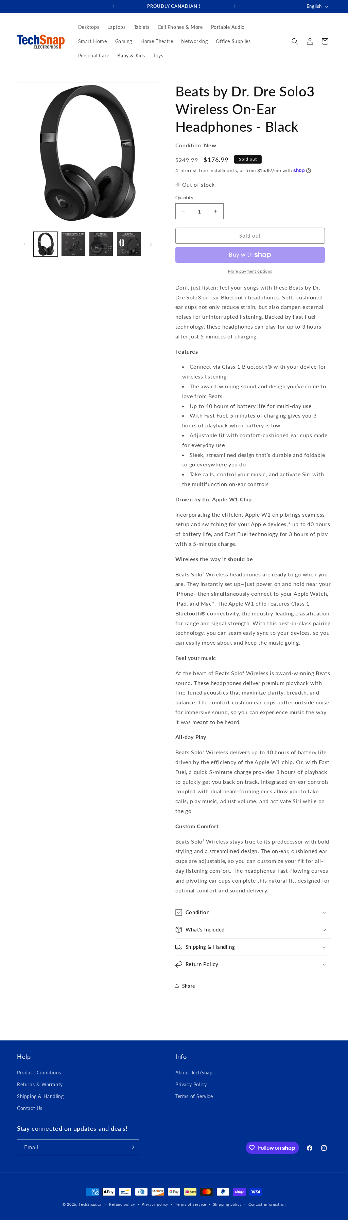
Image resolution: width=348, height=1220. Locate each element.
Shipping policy (227, 1204)
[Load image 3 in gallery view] (101, 244)
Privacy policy (155, 1204)
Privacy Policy (191, 1084)
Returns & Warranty (40, 1084)
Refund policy (122, 1204)
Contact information (266, 1204)
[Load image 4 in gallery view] (129, 244)
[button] (295, 41)
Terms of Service (194, 1096)
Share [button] (188, 986)
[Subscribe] (131, 1147)
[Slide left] (24, 244)
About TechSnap (193, 1072)
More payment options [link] (250, 271)
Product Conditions (39, 1072)
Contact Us (29, 1108)
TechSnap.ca (90, 1204)
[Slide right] (150, 244)
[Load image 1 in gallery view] (46, 244)
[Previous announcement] (113, 6)
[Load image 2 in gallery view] (73, 244)
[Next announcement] (234, 6)
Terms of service (190, 1204)
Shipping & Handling (40, 1096)
